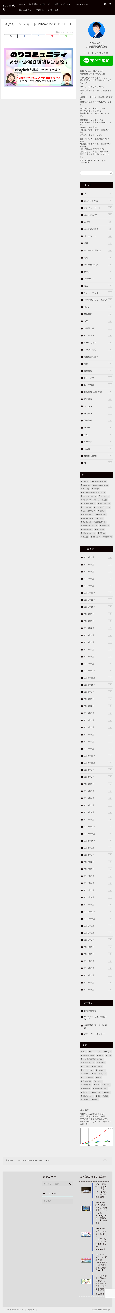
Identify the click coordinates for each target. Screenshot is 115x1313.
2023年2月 (97, 812)
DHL (97, 435)
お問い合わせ (90, 1011)
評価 (102, 533)
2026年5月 (97, 572)
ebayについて (97, 215)
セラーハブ (97, 378)
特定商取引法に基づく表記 (95, 1026)
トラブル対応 (97, 350)
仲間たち (40, 10)
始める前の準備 (97, 229)
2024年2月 (97, 742)
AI (97, 194)
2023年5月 (97, 791)
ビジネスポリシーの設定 (97, 300)
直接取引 (105, 526)
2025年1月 (97, 664)
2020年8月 (97, 975)
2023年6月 (97, 784)
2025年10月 (97, 607)
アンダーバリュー (89, 496)
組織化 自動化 (97, 456)
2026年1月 (97, 586)
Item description (99, 481)
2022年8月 (97, 855)
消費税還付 (100, 522)
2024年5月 (97, 720)
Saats (86, 489)
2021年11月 (97, 919)
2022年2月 (97, 897)
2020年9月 (97, 968)
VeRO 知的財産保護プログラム (94, 492)
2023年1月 (97, 820)
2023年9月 (97, 770)
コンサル (87, 500)
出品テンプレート (62, 4)
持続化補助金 (88, 518)
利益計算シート (55, 10)
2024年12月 (97, 671)
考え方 (100, 529)
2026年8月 (97, 557)
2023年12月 (97, 756)
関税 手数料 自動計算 (39, 4)
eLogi (97, 307)
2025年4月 (97, 650)
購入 (97, 286)
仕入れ (97, 449)
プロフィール (81, 4)
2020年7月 (97, 983)
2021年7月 (97, 940)
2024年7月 (97, 706)
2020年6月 (97, 990)
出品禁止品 (97, 328)
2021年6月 (97, 947)
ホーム (22, 4)
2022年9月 (97, 848)
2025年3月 (97, 657)
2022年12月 (97, 827)
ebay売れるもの (97, 265)
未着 (100, 518)
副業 (102, 511)
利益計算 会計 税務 (97, 392)
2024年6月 (97, 713)
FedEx (97, 428)
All (97, 463)
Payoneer (97, 279)
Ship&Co (97, 413)
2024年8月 (97, 699)
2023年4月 (97, 798)
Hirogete (97, 406)
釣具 (97, 258)
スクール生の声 (89, 503)
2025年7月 (97, 628)
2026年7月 (97, 565)
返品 (85, 537)
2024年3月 (97, 735)
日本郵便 (97, 420)
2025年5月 (97, 642)
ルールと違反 (97, 343)
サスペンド (97, 335)
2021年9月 (97, 926)
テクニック (105, 503)
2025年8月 (97, 621)
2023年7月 (97, 777)
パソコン (87, 507)
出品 (97, 321)
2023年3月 (97, 805)
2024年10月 (97, 685)
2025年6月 (97, 635)
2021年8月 (97, 933)
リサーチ (97, 442)
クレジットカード (97, 208)
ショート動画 (101, 500)
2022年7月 (97, 862)
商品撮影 (97, 371)
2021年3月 (97, 961)
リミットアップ (97, 293)
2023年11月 (97, 763)
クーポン (105, 496)
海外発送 (87, 522)
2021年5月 (97, 954)
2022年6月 (97, 869)
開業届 (108, 537)
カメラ (97, 222)
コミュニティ (25, 10)
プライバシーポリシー (94, 1034)
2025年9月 (97, 614)
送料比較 (96, 537)
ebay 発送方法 (97, 201)
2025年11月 (97, 600)
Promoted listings (101, 485)
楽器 (97, 243)
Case (85, 481)
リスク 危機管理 (89, 511)
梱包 (97, 364)
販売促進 (97, 399)
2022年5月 (97, 876)
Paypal (86, 485)
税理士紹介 (87, 529)
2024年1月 (97, 749)
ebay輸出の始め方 (97, 250)
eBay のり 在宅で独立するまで (95, 1018)
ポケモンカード (97, 236)
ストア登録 (97, 385)
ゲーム (97, 272)
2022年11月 (97, 834)
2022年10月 (97, 841)
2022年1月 (97, 905)
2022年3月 (97, 890)
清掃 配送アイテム (90, 526)
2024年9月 (97, 692)
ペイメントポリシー (103, 507)
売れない (102, 514)
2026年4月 (97, 579)
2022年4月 (97, 883)
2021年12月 (97, 912)
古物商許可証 (88, 514)
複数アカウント (89, 533)
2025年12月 (97, 593)
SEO (96, 489)
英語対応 (97, 314)
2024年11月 (97, 678)
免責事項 (31, 1309)
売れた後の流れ (97, 357)
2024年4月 (97, 727)
